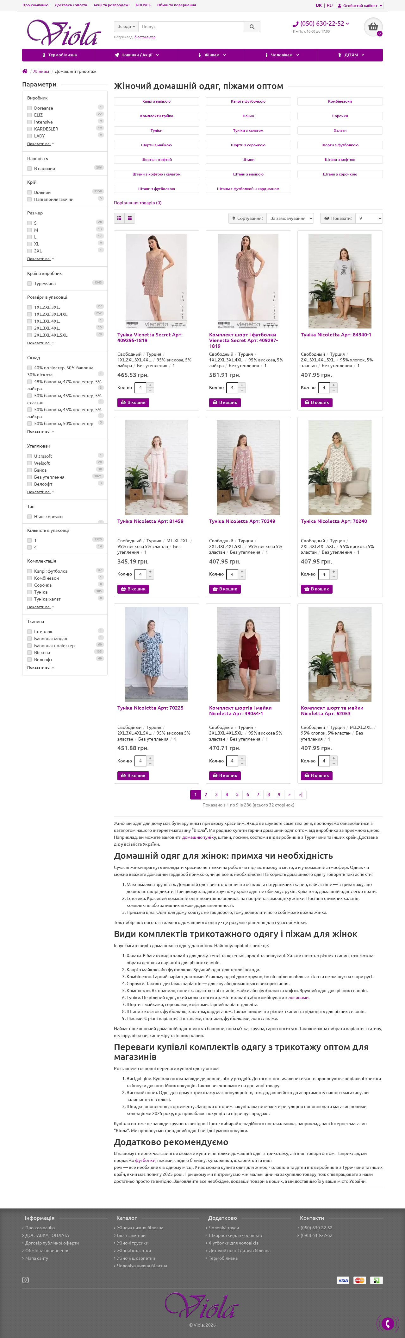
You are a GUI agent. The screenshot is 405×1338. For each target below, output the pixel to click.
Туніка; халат (67, 599)
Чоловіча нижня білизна (142, 1265)
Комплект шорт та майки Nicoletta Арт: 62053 (332, 710)
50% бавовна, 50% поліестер (67, 423)
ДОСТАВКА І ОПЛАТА (47, 1235)
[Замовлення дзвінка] (388, 1323)
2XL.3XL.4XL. (67, 328)
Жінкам (212, 55)
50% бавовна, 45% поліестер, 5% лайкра (64, 413)
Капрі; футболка (67, 571)
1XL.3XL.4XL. (67, 321)
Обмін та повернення (176, 5)
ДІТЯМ (351, 55)
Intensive (67, 121)
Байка (67, 470)
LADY (67, 135)
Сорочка (67, 585)
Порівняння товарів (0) (138, 202)
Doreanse (67, 108)
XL (67, 243)
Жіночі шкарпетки (136, 1258)
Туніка (67, 592)
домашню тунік (198, 837)
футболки (145, 1160)
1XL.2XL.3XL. (67, 307)
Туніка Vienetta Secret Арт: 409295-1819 (150, 337)
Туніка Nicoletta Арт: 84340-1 (336, 334)
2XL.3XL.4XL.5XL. (67, 335)
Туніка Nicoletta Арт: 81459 (150, 521)
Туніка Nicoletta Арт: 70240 (334, 521)
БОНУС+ (143, 5)
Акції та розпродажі (111, 5)
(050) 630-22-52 (317, 1227)
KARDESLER (67, 128)
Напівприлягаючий (67, 199)
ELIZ (67, 115)
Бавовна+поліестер (67, 645)
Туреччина (67, 283)
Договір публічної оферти (52, 1243)
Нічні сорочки (67, 517)
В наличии (67, 168)
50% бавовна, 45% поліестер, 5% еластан (64, 399)
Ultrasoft (67, 456)
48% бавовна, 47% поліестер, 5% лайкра (64, 385)
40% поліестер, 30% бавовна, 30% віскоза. (64, 371)
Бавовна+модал (67, 638)
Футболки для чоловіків (234, 1243)
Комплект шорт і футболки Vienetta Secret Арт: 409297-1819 (243, 340)
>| (300, 794)
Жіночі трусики (132, 1243)
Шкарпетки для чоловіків (235, 1235)
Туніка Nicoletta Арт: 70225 (150, 707)
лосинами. (298, 997)
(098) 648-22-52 (317, 1235)
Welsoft (67, 463)
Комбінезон (67, 578)
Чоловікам (282, 55)
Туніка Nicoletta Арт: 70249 (242, 521)
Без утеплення (67, 477)
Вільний (67, 192)
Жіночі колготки (134, 1250)
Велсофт (67, 484)
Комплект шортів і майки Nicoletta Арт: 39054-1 (240, 710)
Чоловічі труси (224, 1227)
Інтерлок (67, 631)
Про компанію (35, 5)
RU (330, 5)
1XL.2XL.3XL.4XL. (67, 314)
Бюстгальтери (131, 1235)
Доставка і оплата (71, 5)
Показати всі (39, 144)
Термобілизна (62, 55)
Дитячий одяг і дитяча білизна (240, 1250)
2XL (67, 250)
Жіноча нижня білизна (140, 1227)
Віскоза (67, 652)
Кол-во (124, 387)
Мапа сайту (36, 1258)
